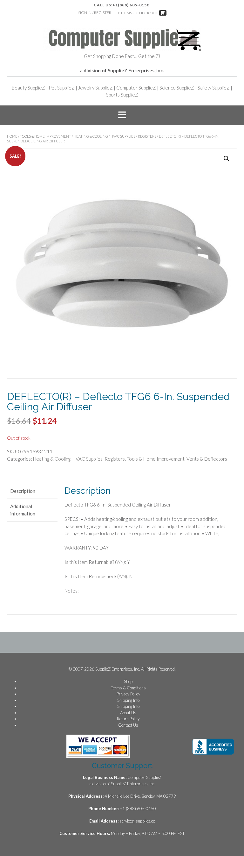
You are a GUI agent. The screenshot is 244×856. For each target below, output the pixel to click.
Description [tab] (22, 491)
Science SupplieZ (176, 87)
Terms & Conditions (128, 687)
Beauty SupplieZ (28, 87)
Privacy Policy (128, 693)
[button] (122, 115)
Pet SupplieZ (62, 87)
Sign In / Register (94, 12)
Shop (128, 681)
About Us (128, 712)
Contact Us (128, 725)
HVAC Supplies (123, 136)
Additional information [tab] (22, 509)
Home (12, 136)
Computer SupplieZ (136, 87)
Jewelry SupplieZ (95, 87)
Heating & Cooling (91, 136)
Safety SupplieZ (214, 87)
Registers (147, 136)
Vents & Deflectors (206, 459)
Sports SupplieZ (122, 94)
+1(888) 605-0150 (130, 5)
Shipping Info (128, 700)
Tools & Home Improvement (45, 136)
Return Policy (128, 718)
